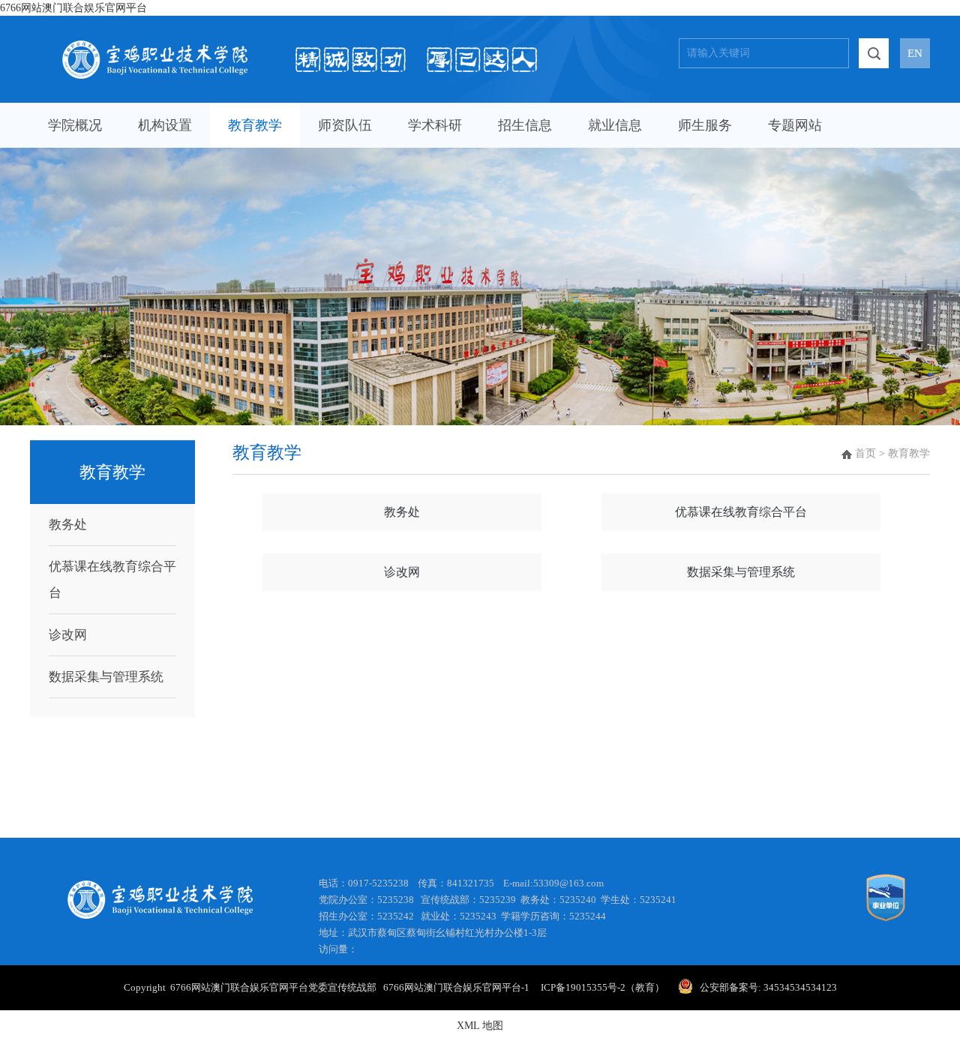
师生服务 (705, 125)
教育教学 (255, 125)
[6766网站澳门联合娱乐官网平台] (299, 46)
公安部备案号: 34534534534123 (768, 987)
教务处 (68, 525)
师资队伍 (345, 125)
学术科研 (435, 125)
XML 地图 (480, 1025)
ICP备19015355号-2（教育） (601, 987)
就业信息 (615, 125)
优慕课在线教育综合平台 (112, 580)
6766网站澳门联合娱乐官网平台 (73, 8)
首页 (865, 453)
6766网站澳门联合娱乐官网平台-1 (460, 987)
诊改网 (68, 635)
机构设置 (165, 125)
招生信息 (525, 125)
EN (915, 53)
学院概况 (75, 125)
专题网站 (795, 125)
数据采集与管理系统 (106, 677)
